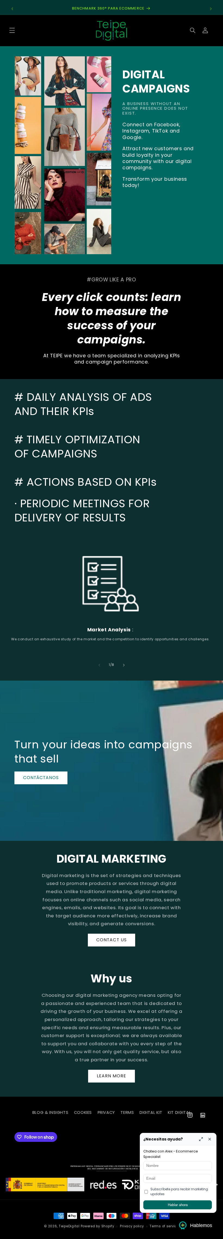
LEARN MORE (111, 1076)
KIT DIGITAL (179, 1112)
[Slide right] (124, 665)
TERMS (127, 1112)
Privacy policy (132, 1226)
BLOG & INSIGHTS (50, 1112)
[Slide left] (99, 665)
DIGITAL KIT (151, 1112)
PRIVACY (106, 1112)
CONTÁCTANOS (41, 777)
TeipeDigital (69, 1226)
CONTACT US (111, 940)
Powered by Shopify (97, 1226)
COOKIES (83, 1112)
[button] (12, 30)
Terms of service (164, 1226)
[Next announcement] (211, 9)
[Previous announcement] (12, 9)
